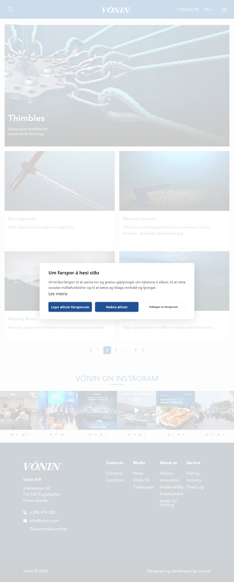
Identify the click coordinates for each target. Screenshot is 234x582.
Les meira (57, 293)
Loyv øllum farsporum (70, 307)
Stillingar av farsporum (163, 307)
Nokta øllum (117, 307)
